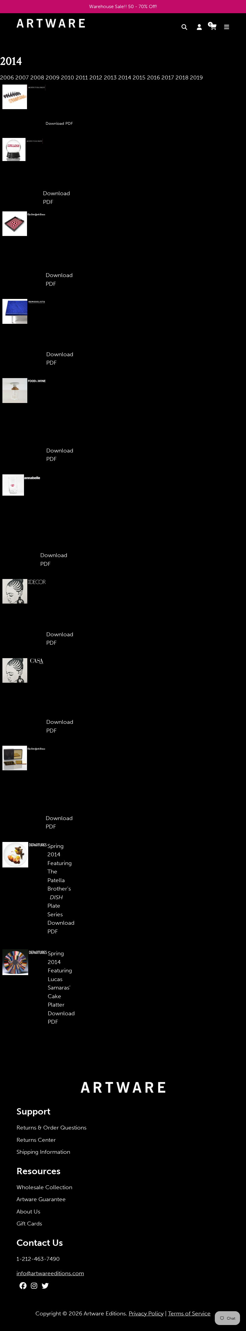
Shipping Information (43, 1151)
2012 (95, 77)
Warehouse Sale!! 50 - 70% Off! (123, 6)
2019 (196, 77)
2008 (37, 77)
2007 (22, 77)
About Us (28, 1211)
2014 (124, 77)
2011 (82, 77)
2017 (167, 77)
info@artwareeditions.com (50, 1273)
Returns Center (36, 1139)
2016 (153, 77)
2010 (67, 77)
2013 (110, 77)
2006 (7, 77)
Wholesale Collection (44, 1187)
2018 (182, 77)
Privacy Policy (146, 1313)
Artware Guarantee (41, 1199)
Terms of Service (189, 1313)
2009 (52, 77)
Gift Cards (29, 1223)
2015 (139, 77)
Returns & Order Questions (51, 1127)
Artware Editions (105, 1313)
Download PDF (59, 123)
